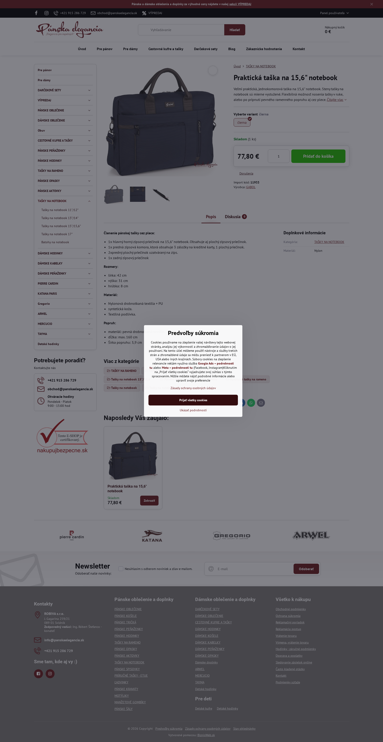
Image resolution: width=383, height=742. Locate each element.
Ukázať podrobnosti (193, 410)
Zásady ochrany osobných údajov (193, 388)
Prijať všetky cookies (193, 400)
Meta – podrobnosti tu (177, 368)
